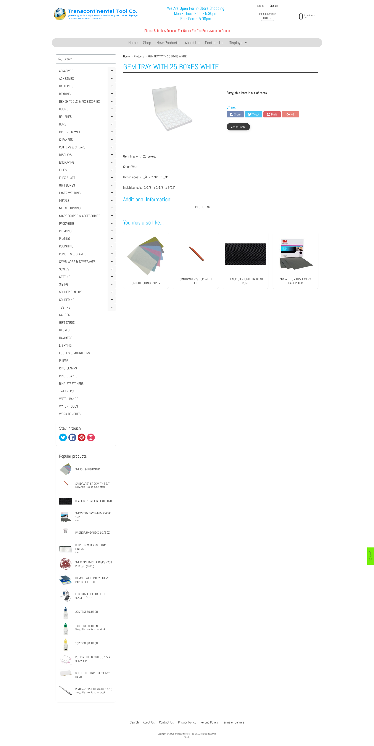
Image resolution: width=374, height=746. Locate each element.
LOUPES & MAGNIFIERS (74, 353)
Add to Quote (238, 127)
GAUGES (64, 315)
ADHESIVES (87, 79)
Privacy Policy (187, 722)
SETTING (87, 278)
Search (134, 722)
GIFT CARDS (67, 322)
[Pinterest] (81, 437)
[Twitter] (63, 437)
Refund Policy (209, 722)
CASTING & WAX (87, 133)
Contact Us (214, 43)
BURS (87, 125)
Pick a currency (267, 13)
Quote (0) (371, 556)
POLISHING (87, 247)
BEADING (87, 95)
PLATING (87, 239)
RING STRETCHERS (71, 383)
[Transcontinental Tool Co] (96, 13)
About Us (192, 43)
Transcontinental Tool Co (186, 733)
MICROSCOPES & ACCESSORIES (87, 217)
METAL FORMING (87, 209)
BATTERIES (87, 87)
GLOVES (64, 330)
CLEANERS (87, 140)
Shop (147, 43)
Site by (187, 737)
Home (133, 43)
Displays (238, 43)
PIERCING (87, 232)
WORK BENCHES (70, 414)
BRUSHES (87, 117)
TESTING (87, 308)
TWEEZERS (66, 391)
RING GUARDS (68, 376)
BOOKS (87, 110)
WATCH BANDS (68, 399)
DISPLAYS (87, 156)
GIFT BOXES (87, 186)
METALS (87, 201)
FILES (87, 171)
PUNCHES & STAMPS (87, 255)
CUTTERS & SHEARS (87, 148)
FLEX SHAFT (87, 179)
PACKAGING (87, 224)
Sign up (274, 6)
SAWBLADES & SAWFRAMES (87, 262)
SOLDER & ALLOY (87, 293)
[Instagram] (91, 437)
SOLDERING (87, 300)
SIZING (87, 285)
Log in (260, 6)
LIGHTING (65, 345)
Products (139, 56)
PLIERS (63, 360)
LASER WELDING (87, 194)
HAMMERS (65, 338)
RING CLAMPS (68, 368)
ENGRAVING (87, 163)
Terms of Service (233, 722)
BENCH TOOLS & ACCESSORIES (87, 102)
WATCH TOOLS (68, 406)
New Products (167, 43)
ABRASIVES (87, 72)
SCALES (87, 270)
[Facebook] (72, 437)
